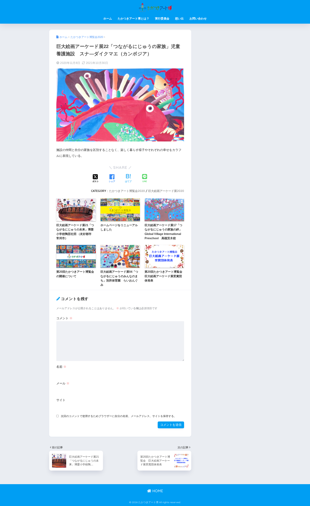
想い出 (179, 18)
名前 (61, 366)
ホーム (107, 18)
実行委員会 (162, 18)
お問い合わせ (198, 18)
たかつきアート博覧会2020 (127, 191)
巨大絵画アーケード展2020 (166, 191)
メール (62, 383)
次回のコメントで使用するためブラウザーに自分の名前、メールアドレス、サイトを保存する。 (119, 416)
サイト (60, 400)
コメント (64, 318)
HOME (157, 491)
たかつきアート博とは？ (133, 18)
